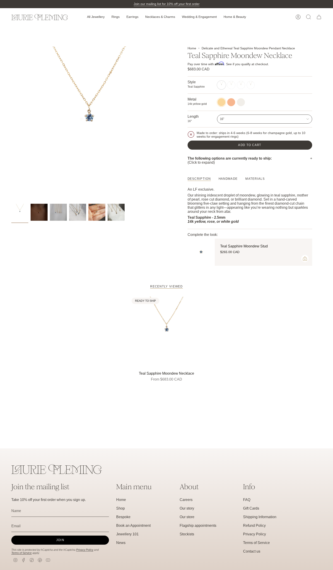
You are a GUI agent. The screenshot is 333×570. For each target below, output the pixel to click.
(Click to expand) (230, 160)
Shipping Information (259, 517)
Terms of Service (21, 553)
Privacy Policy (84, 549)
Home (192, 48)
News (120, 543)
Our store (187, 517)
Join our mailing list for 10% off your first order (167, 4)
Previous (11, 124)
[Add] (305, 258)
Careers (186, 500)
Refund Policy (254, 525)
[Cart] (319, 17)
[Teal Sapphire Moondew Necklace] (166, 333)
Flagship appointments (198, 525)
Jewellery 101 (127, 534)
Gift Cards (251, 508)
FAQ (246, 500)
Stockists (187, 534)
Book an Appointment (133, 525)
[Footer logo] (56, 469)
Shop (120, 508)
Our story (187, 508)
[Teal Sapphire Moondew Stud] (201, 252)
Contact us (251, 551)
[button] (96, 17)
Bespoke (123, 517)
